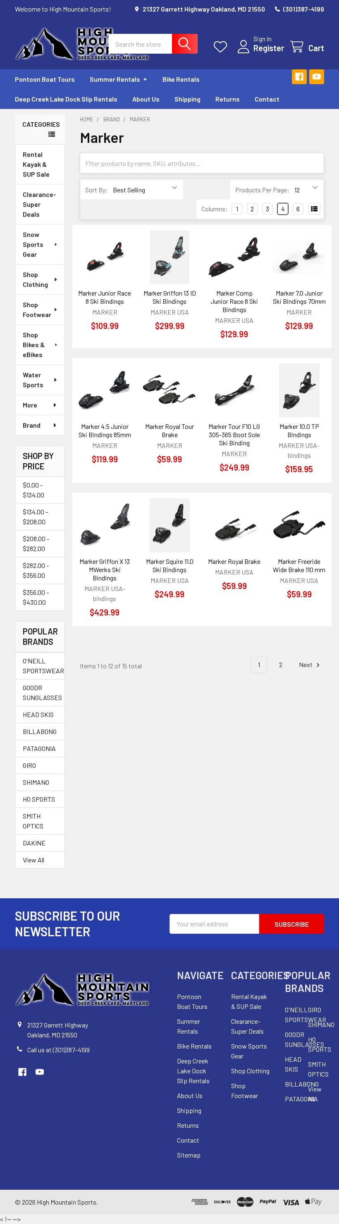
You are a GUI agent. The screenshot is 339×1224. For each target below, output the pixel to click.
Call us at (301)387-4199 (58, 1050)
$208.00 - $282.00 (36, 543)
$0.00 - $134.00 (33, 490)
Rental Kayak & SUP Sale (36, 164)
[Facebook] (299, 76)
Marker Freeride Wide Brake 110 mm (299, 565)
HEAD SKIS (38, 714)
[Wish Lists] (222, 46)
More (30, 405)
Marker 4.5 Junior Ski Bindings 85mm (105, 430)
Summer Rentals (115, 79)
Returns (227, 99)
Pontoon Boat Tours (45, 79)
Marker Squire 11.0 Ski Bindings (169, 565)
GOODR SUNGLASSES (40, 692)
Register (268, 48)
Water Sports (33, 379)
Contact (267, 99)
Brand (32, 425)
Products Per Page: (262, 190)
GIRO (29, 765)
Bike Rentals (181, 79)
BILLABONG (40, 731)
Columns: (214, 209)
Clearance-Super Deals (39, 204)
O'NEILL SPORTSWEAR (40, 666)
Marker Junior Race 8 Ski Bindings (104, 297)
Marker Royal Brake (234, 561)
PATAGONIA (39, 748)
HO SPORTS (39, 799)
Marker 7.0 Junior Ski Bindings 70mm (299, 297)
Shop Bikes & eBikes (34, 344)
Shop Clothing (35, 279)
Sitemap (189, 1155)
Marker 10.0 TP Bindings (299, 430)
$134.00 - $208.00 (35, 517)
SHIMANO (36, 782)
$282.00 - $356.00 (36, 570)
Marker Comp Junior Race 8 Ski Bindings (234, 301)
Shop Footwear (37, 309)
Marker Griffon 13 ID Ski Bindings (169, 297)
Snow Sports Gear (33, 244)
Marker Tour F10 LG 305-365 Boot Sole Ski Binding (234, 434)
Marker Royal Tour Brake (169, 430)
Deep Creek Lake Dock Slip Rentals (66, 99)
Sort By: (96, 190)
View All (33, 860)
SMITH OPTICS (33, 821)
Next (306, 664)
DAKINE (34, 843)
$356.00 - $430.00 (36, 597)
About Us (146, 99)
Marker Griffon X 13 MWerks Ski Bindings (104, 569)
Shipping (187, 99)
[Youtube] (316, 76)
